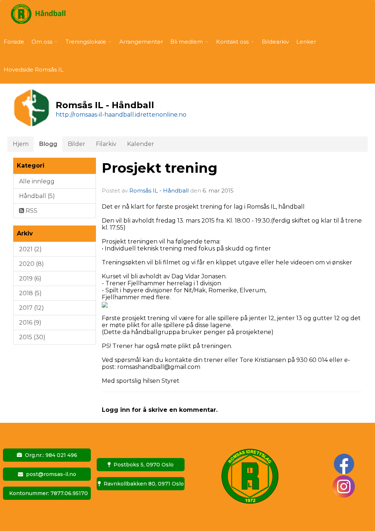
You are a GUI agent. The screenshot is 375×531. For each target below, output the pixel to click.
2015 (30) (32, 337)
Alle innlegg (37, 181)
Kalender (140, 143)
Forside (14, 41)
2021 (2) (30, 249)
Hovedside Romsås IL (33, 69)
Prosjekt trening (160, 168)
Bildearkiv (275, 41)
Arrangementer (141, 41)
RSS (30, 210)
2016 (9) (30, 322)
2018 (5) (30, 293)
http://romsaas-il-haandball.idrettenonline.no (121, 114)
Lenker (306, 41)
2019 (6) (30, 278)
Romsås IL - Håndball (159, 190)
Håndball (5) (37, 196)
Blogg (48, 143)
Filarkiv (106, 143)
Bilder (76, 143)
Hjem (21, 143)
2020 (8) (31, 263)
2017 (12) (31, 307)
